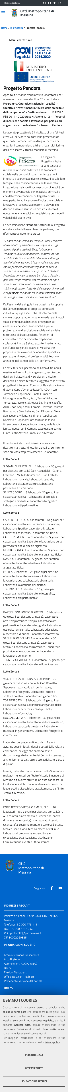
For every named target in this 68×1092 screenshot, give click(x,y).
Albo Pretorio (12, 959)
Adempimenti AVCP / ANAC (20, 963)
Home (4, 28)
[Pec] (60, 3)
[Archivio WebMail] (49, 3)
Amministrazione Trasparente (21, 955)
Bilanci (8, 968)
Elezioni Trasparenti (15, 972)
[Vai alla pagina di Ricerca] (61, 13)
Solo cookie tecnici (34, 1081)
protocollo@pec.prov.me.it (25, 933)
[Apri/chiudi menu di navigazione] (3, 12)
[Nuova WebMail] (44, 3)
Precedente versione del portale (23, 981)
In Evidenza (16, 28)
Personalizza (34, 1055)
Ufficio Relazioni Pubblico (19, 976)
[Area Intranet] (54, 3)
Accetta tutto (34, 1068)
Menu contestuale (20, 40)
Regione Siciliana (12, 3)
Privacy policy (52, 1042)
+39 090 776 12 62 (21, 929)
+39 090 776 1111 (27, 924)
